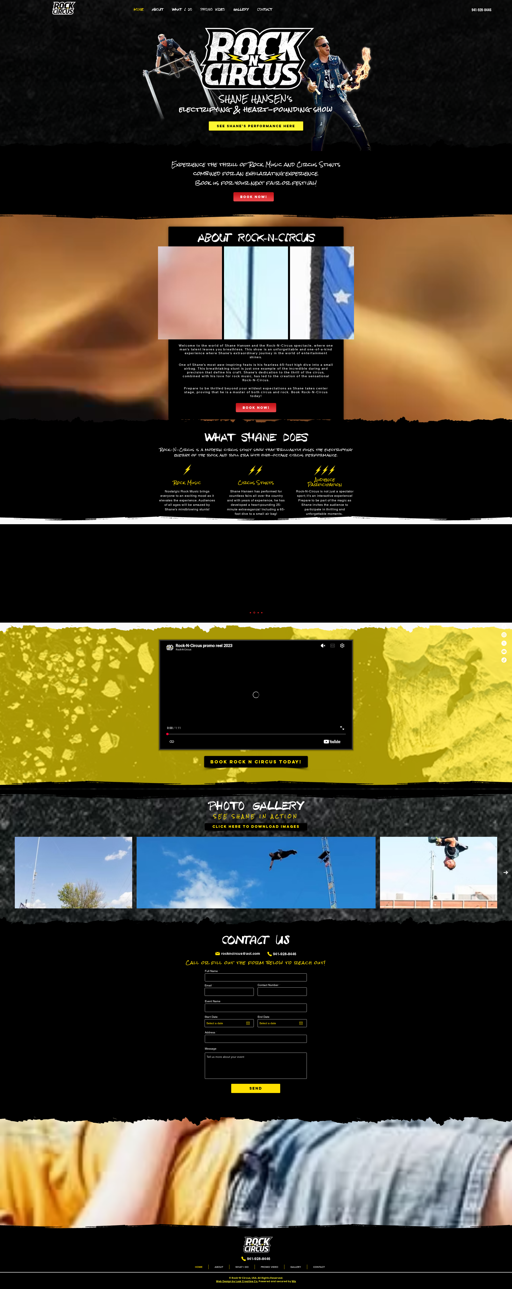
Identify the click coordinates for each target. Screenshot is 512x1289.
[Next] (500, 573)
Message (210, 1048)
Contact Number (268, 985)
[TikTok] (504, 660)
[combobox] (256, 1039)
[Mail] (217, 953)
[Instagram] (504, 634)
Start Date (211, 1016)
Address (210, 1032)
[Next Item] (505, 872)
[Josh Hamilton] (254, 613)
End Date (263, 1016)
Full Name (211, 971)
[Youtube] (504, 651)
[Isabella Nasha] (250, 612)
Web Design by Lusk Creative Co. (237, 1281)
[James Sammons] (258, 612)
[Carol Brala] (261, 612)
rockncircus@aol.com (240, 953)
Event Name (212, 1001)
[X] (504, 643)
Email (208, 985)
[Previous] (12, 573)
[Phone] (269, 954)
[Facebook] (504, 626)
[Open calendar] (248, 1023)
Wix (294, 1281)
